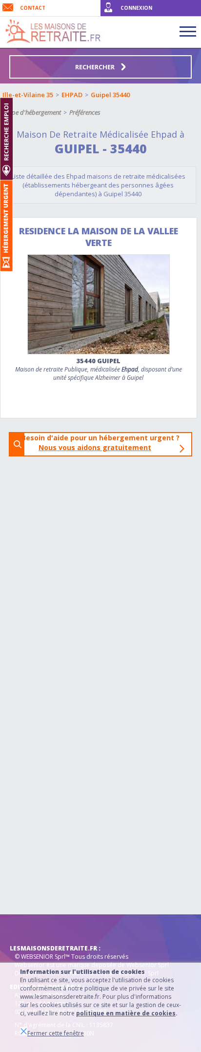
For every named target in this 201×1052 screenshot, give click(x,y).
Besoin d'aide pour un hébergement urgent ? (103, 442)
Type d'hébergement (33, 112)
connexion (136, 7)
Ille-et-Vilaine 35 (27, 94)
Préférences (84, 112)
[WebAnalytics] (29, 929)
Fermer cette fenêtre (55, 1033)
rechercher (95, 66)
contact (32, 7)
